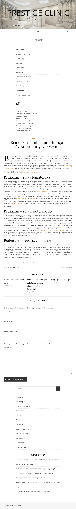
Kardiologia (19, 72)
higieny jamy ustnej (18, 203)
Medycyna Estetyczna (23, 77)
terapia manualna (45, 223)
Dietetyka (19, 63)
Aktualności (19, 45)
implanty (32, 199)
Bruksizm (12, 156)
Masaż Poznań (45, 230)
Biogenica (19, 111)
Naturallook (20, 131)
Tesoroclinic (20, 128)
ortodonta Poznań (18, 263)
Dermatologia (20, 58)
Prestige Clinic (38, 13)
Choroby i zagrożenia (23, 54)
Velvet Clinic (20, 118)
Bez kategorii (20, 49)
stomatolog (68, 166)
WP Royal (18, 505)
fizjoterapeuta (9, 168)
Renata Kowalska (13, 267)
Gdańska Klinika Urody (23, 126)
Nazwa (7, 312)
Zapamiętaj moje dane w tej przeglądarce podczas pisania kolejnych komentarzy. (31, 344)
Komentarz (8, 348)
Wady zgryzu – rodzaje (60, 280)
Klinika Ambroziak (22, 121)
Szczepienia (20, 90)
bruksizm (7, 263)
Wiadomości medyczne (23, 95)
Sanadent (19, 116)
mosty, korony (21, 199)
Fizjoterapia (20, 68)
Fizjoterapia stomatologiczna (28, 172)
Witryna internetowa (11, 332)
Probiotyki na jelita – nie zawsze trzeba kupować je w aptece (36, 469)
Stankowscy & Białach (23, 114)
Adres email (8, 322)
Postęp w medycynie (23, 81)
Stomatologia (20, 86)
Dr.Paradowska (21, 123)
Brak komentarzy (66, 268)
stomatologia (30, 263)
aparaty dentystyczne (42, 191)
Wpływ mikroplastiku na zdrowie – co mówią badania (33, 491)
